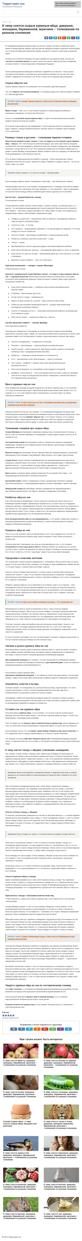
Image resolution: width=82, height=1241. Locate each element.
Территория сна (13, 3)
